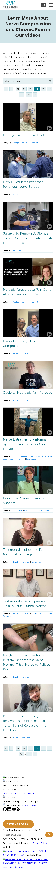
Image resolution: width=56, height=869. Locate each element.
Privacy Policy (40, 843)
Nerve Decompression (21, 353)
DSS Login (18, 866)
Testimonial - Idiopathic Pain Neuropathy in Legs (24, 552)
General (15, 194)
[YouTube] (14, 810)
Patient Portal (18, 824)
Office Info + (9, 793)
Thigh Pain (21, 459)
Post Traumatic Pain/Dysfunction (37, 510)
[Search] (49, 834)
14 (37, 89)
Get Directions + (25, 793)
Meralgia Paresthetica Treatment (25, 143)
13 (30, 89)
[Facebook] (5, 810)
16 (50, 89)
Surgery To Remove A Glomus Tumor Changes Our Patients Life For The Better (28, 238)
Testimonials (17, 250)
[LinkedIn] (9, 810)
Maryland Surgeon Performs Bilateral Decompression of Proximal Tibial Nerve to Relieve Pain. (26, 662)
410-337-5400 (29, 805)
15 (43, 89)
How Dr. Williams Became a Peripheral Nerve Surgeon (23, 184)
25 (29, 94)
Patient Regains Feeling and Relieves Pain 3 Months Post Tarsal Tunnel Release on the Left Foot (24, 723)
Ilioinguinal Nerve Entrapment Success (25, 500)
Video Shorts (17, 510)
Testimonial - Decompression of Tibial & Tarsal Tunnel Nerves (27, 603)
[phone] (43, 5)
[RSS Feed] (18, 810)
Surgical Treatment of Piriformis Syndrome (29, 456)
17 (21, 94)
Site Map (7, 866)
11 (18, 89)
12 (24, 89)
